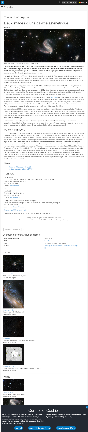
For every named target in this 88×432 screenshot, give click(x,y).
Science (65, 2)
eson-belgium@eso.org (17, 207)
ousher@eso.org (15, 197)
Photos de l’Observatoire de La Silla (20, 167)
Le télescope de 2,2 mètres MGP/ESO (21, 169)
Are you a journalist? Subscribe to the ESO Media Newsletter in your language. (44, 220)
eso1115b (54, 97)
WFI (45, 248)
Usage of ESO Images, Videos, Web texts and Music (44, 218)
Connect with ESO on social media (15, 210)
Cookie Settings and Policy (66, 428)
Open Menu (8, 7)
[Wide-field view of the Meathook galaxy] (44, 45)
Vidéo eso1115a (8, 392)
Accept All (18, 428)
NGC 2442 (47, 241)
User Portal (72, 2)
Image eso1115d (8, 366)
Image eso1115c (8, 338)
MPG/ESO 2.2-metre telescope (68, 245)
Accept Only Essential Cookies (39, 428)
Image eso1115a (8, 274)
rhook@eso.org (14, 186)
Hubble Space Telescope (51, 245)
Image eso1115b (8, 310)
